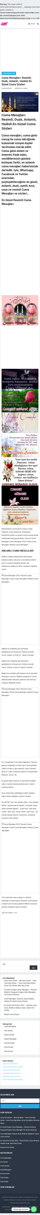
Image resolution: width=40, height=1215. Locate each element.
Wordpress (13, 1203)
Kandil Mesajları (10, 1039)
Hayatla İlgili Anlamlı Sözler (10, 1063)
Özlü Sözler (8, 1047)
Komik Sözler (9, 1043)
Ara (4, 964)
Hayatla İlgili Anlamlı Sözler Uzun (12, 1073)
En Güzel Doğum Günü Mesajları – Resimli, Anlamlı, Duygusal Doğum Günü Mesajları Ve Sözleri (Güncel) (20, 992)
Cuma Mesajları (9, 73)
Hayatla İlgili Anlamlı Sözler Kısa (11, 1070)
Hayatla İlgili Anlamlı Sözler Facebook (13, 1067)
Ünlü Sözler (8, 1051)
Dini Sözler (8, 1031)
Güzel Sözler (9, 1035)
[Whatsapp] (34, 1209)
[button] (31, 24)
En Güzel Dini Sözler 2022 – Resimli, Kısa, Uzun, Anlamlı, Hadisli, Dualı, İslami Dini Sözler (20, 1007)
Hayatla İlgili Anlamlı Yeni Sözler (11, 1076)
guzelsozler (7, 88)
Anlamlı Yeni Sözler (11, 1014)
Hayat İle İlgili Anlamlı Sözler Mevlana (13, 1079)
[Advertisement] (20, 51)
